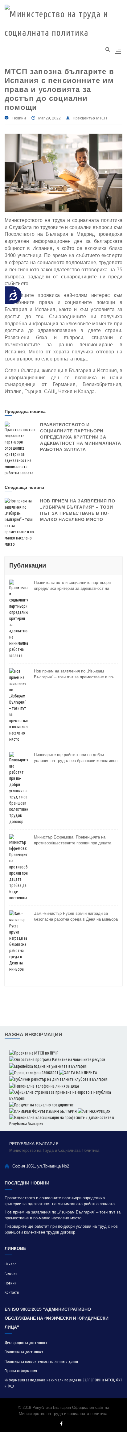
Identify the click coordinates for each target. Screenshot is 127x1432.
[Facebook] (61, 1423)
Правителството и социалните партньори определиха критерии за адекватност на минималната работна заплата (80, 437)
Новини (19, 118)
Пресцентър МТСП (90, 118)
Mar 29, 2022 (49, 118)
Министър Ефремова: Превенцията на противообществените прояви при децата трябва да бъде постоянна (72, 840)
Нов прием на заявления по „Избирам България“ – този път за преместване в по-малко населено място (74, 674)
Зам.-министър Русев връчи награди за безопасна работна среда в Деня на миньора (76, 916)
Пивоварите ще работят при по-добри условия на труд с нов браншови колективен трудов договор (75, 758)
